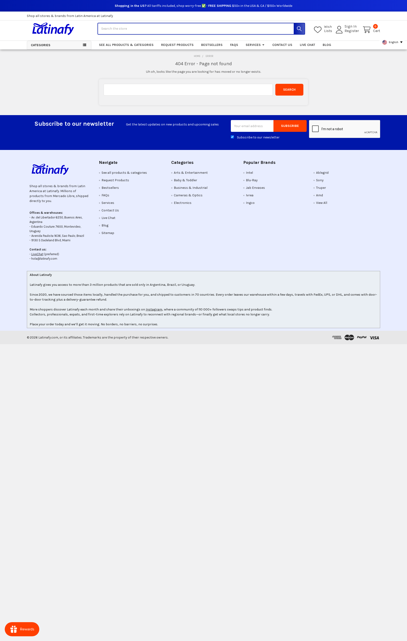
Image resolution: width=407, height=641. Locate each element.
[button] (59, 169)
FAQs (234, 45)
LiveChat (37, 254)
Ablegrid (322, 173)
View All (321, 203)
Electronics (182, 203)
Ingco (250, 203)
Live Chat (307, 45)
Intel (249, 173)
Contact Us (282, 45)
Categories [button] (40, 45)
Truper (321, 188)
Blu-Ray (252, 180)
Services (253, 45)
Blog (327, 45)
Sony (320, 180)
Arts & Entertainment (191, 173)
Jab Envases (255, 188)
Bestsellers (212, 45)
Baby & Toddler (185, 180)
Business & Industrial (191, 188)
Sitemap (108, 233)
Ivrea (249, 195)
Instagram (154, 309)
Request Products (177, 45)
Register (352, 31)
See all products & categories (126, 45)
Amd (319, 195)
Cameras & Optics (188, 195)
